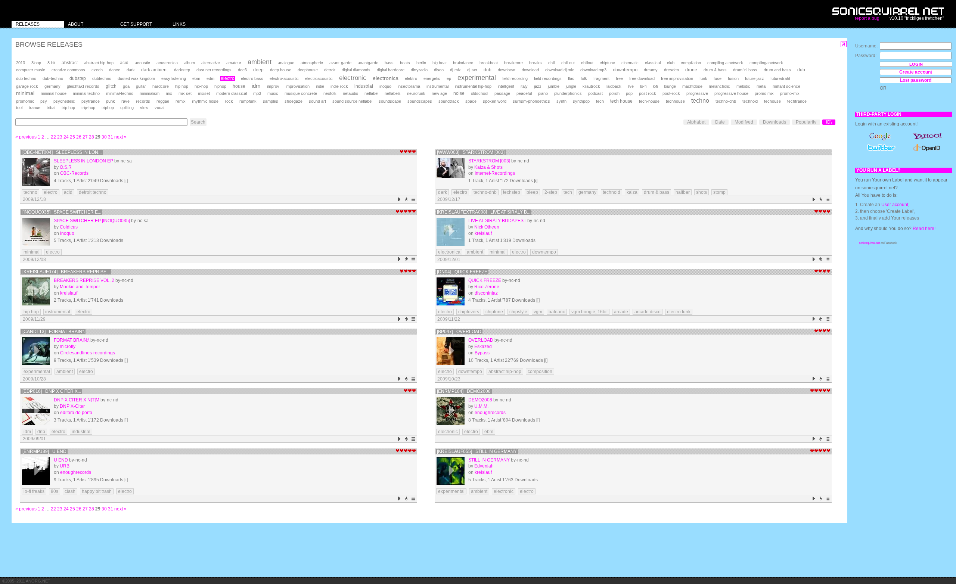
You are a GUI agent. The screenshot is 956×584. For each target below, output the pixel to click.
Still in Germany (489, 460)
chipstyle (518, 311)
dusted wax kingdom (136, 78)
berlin (421, 62)
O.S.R (66, 167)
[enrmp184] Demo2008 (464, 391)
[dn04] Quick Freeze (462, 271)
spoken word (494, 101)
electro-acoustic (284, 78)
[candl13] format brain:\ (53, 331)
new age (439, 93)
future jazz (754, 78)
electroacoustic (319, 78)
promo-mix (790, 93)
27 (85, 137)
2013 (20, 62)
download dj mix (559, 70)
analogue (286, 62)
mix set (185, 93)
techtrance (797, 101)
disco (439, 70)
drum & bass (715, 70)
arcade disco (647, 311)
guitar (141, 86)
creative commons (68, 70)
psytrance (90, 101)
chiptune (607, 62)
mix (169, 93)
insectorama (409, 86)
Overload (480, 340)
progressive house (731, 93)
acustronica (167, 62)
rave (125, 101)
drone (691, 69)
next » (120, 137)
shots (701, 192)
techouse (772, 101)
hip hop (181, 86)
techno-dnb (726, 101)
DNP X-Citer (72, 406)
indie (320, 86)
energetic (431, 78)
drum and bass (777, 70)
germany (52, 86)
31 (110, 137)
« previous (26, 137)
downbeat (506, 70)
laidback (613, 86)
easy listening (173, 78)
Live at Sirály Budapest (497, 220)
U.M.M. (481, 406)
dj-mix (455, 70)
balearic (557, 311)
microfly (67, 346)
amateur (233, 62)
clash (70, 491)
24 (66, 137)
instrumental (437, 86)
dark (131, 70)
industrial (363, 86)
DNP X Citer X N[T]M (76, 400)
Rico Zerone (486, 286)
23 (59, 137)
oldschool (479, 93)
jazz (537, 86)
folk (584, 78)
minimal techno (86, 93)
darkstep (182, 70)
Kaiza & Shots (488, 167)
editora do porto (76, 412)
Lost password (915, 80)
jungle (571, 86)
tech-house (649, 101)
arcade (621, 311)
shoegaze (293, 101)
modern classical (231, 93)
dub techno (26, 78)
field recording (515, 78)
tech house (621, 101)
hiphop (220, 86)
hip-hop (201, 86)
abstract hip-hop (99, 62)
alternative (210, 62)
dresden (671, 70)
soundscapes (419, 101)
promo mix (764, 93)
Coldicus (69, 227)
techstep (511, 192)
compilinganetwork (766, 62)
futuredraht (780, 78)
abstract (70, 62)
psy (43, 101)
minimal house (53, 93)
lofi (655, 86)
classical (653, 62)
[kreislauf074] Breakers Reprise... (66, 271)
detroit (329, 70)
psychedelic (64, 101)
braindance (463, 62)
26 (78, 137)
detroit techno (92, 192)
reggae (162, 101)
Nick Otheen (486, 227)
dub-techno (53, 78)
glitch (111, 86)
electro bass (252, 78)
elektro (411, 78)
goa (126, 86)
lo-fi (643, 86)
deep (258, 69)
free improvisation (677, 78)
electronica (385, 78)
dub (801, 69)
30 (104, 137)
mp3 (257, 93)
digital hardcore (390, 70)
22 (53, 137)
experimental (476, 77)
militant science (786, 86)
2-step (550, 192)
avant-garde (340, 62)
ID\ (829, 122)
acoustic (142, 62)
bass (389, 62)
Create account (915, 72)
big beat (439, 62)
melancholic (719, 86)
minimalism (149, 93)
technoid (750, 101)
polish (614, 93)
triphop (108, 107)
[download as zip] (406, 199)
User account (894, 204)
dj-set (472, 70)
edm (210, 78)
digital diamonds (356, 70)
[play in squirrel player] (36, 172)
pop (629, 93)
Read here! (924, 228)
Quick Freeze (484, 280)
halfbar (683, 192)
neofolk (329, 93)
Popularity (806, 122)
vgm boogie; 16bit (589, 311)
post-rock (671, 93)
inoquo (385, 86)
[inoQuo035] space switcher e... (61, 212)
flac (571, 78)
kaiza (632, 192)
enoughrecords (490, 412)
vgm (538, 311)
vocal (159, 107)
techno (700, 100)
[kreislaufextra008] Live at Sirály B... (483, 212)
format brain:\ (71, 340)
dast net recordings (214, 70)
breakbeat (488, 62)
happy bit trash (97, 491)
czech (97, 70)
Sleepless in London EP (83, 161)
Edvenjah (484, 466)
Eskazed (483, 346)
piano (543, 93)
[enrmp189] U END (44, 451)
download (530, 70)
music (272, 93)
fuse (717, 78)
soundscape (390, 101)
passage (502, 93)
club (670, 62)
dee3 (242, 70)
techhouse (675, 101)
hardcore (160, 86)
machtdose (692, 86)
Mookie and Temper (80, 286)
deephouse (308, 70)
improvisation (298, 86)
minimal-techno (119, 93)
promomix (25, 101)
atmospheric (312, 62)
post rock (647, 93)
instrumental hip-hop (473, 86)
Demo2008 (480, 400)
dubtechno (101, 78)
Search (198, 122)
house (239, 86)
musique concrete (301, 93)
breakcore (513, 62)
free (619, 78)
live (631, 86)
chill (551, 62)
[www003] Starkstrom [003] (471, 152)
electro (228, 78)
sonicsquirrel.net (869, 243)
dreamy (651, 70)
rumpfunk (248, 101)
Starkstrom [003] (489, 161)
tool (19, 107)
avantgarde (368, 62)
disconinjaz (486, 293)
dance (114, 70)
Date (720, 122)
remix (181, 101)
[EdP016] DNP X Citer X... (51, 391)
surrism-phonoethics (531, 101)
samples (270, 101)
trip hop (68, 107)
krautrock (591, 86)
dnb (487, 69)
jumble (553, 86)
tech (600, 101)
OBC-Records (74, 173)
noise (459, 93)
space (471, 101)
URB (64, 466)
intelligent (506, 86)
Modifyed (744, 122)
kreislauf (483, 233)
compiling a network (725, 62)
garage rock (27, 86)
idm (256, 86)
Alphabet (696, 122)
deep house (280, 70)
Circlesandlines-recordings (87, 352)
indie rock (339, 86)
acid (124, 62)
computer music (30, 70)
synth (561, 101)
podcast (595, 93)
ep (449, 78)
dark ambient (154, 69)
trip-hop (88, 107)
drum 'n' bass (745, 70)
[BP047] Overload (459, 331)
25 (72, 137)
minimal (25, 93)
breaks (535, 62)
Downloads (774, 122)
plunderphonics (568, 93)
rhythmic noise (205, 101)
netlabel (371, 93)
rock (229, 101)
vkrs (144, 107)
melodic (743, 86)
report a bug (867, 18)
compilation (691, 62)
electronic (352, 77)
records (143, 101)
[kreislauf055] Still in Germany (477, 451)
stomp (719, 192)
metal (761, 86)
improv (273, 86)
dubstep (77, 78)
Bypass (482, 352)
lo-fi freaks (34, 491)
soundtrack (448, 101)
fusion (733, 78)
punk (110, 101)
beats (405, 62)
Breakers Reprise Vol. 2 (84, 280)
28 (91, 137)
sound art (317, 101)
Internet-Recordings (495, 173)
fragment (601, 78)
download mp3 (593, 70)
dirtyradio (419, 70)
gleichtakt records (83, 86)
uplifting (127, 107)
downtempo (625, 69)
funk (703, 78)
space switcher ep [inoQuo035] (92, 220)
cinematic (630, 62)
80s (54, 491)
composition (540, 371)
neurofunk (416, 93)
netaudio (350, 93)
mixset (204, 93)
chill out (568, 62)
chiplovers (468, 311)
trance (34, 107)
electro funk (678, 311)
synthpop (581, 101)
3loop (36, 62)
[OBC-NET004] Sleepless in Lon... (62, 152)
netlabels (393, 93)
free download (642, 78)
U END (61, 460)
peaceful (524, 93)
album (189, 62)
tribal (51, 107)
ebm (196, 78)
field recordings (548, 78)
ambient (259, 62)
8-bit (51, 62)
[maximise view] (843, 44)
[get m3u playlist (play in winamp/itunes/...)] (413, 199)
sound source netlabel (352, 101)
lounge (670, 86)
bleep (532, 192)
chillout (587, 62)
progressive (697, 93)
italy (524, 86)
